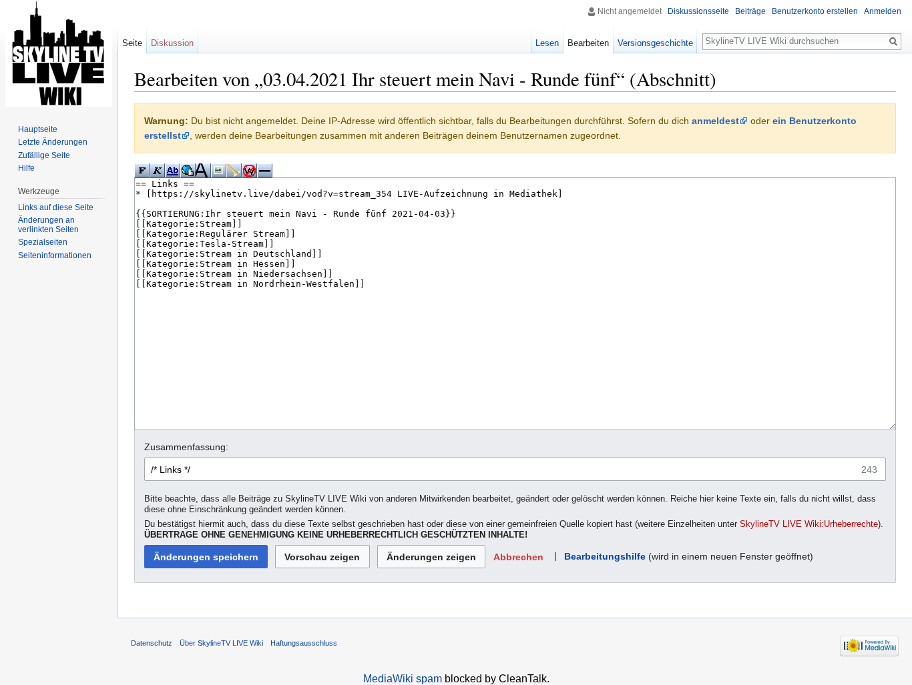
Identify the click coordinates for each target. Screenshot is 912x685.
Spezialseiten (42, 242)
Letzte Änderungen (52, 142)
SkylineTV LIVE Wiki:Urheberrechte (809, 524)
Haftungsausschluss (303, 643)
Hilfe (26, 168)
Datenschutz (151, 643)
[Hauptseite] (58, 53)
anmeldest (715, 120)
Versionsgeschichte (655, 43)
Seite (132, 43)
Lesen (547, 43)
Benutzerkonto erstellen (815, 11)
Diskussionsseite (698, 11)
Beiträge (750, 11)
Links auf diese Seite (55, 207)
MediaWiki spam (402, 678)
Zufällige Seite (44, 155)
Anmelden (882, 11)
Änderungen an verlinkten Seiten (48, 224)
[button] (518, 556)
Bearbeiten (588, 43)
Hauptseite (37, 129)
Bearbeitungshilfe (605, 556)
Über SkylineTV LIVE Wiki (221, 643)
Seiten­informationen (54, 255)
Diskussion (172, 43)
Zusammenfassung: (186, 447)
